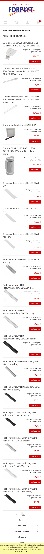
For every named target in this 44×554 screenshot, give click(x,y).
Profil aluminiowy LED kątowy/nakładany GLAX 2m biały (18, 286)
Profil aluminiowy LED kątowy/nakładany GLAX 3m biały (18, 312)
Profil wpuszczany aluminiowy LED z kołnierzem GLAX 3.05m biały (20, 464)
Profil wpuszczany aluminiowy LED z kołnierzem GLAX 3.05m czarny (20, 490)
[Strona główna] (22, 11)
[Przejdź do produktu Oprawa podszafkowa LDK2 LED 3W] (10, 134)
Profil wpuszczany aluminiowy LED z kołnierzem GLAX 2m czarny (20, 414)
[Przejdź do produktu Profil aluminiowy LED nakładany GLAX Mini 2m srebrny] (10, 372)
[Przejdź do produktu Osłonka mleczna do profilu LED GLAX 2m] (10, 193)
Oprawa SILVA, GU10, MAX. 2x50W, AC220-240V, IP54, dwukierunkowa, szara (19, 151)
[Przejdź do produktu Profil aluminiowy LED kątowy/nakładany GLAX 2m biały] (10, 296)
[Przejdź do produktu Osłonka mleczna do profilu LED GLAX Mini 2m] (10, 244)
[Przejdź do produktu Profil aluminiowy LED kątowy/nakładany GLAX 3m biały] (10, 322)
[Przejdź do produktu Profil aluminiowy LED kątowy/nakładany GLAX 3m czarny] (10, 347)
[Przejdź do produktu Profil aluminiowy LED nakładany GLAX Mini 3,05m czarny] (10, 397)
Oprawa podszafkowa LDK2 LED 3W (20, 125)
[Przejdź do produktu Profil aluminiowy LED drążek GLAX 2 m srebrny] (10, 269)
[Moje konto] (27, 22)
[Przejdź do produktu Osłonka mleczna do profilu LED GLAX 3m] (10, 218)
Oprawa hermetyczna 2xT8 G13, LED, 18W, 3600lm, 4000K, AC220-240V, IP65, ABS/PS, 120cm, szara (21, 71)
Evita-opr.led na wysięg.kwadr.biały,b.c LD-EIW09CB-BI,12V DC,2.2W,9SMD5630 (21, 44)
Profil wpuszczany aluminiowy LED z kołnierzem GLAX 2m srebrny (20, 439)
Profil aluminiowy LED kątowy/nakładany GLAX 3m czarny (19, 337)
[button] (5, 22)
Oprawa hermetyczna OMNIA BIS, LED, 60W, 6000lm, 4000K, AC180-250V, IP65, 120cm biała (21, 99)
